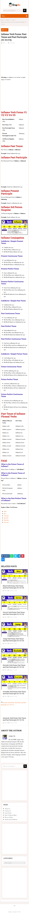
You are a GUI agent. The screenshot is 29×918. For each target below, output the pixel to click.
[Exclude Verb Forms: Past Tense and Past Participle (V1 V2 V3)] (14, 656)
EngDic (10, 912)
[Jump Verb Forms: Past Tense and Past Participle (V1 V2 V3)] (14, 629)
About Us (7, 809)
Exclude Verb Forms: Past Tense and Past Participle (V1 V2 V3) (14, 666)
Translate (6, 520)
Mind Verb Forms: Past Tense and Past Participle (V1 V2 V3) (13, 587)
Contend (6, 516)
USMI (3, 43)
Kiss (5, 513)
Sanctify (6, 518)
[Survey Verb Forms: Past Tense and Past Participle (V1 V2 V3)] (14, 603)
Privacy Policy (9, 817)
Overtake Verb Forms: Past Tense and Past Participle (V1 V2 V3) (14, 692)
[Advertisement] (14, 59)
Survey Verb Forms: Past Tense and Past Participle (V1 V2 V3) (14, 613)
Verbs (5, 30)
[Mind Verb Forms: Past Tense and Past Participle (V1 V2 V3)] (14, 576)
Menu (3, 16)
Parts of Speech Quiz (11, 815)
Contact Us (8, 811)
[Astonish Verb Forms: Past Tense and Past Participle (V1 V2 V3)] (14, 708)
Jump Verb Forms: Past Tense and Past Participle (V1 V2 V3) (13, 640)
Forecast (6, 522)
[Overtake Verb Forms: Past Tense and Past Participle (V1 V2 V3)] (14, 682)
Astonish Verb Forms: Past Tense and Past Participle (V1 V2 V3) (14, 719)
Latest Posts (8, 813)
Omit (5, 511)
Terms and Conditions (11, 819)
